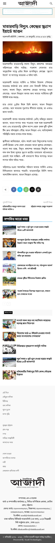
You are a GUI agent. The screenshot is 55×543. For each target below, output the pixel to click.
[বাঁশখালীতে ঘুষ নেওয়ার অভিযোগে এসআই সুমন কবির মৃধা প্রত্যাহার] (9, 255)
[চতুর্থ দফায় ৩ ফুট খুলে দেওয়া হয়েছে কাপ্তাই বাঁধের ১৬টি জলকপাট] (9, 230)
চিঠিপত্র (5, 401)
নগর (4, 434)
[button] (4, 3)
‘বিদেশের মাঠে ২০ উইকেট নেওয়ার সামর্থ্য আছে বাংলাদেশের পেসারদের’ (33, 335)
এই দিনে (6, 392)
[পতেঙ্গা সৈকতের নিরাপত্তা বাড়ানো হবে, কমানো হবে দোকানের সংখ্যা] (9, 294)
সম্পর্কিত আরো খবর (16, 219)
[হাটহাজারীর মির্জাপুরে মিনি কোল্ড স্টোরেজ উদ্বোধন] (9, 375)
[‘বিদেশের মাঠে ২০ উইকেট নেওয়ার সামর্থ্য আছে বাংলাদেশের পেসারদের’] (9, 336)
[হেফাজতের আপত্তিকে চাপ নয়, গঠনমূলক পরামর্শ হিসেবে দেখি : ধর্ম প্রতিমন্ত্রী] (9, 268)
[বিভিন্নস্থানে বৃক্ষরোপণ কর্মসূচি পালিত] (9, 349)
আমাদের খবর (8, 442)
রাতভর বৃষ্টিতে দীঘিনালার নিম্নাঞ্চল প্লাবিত (31, 278)
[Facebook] (13, 189)
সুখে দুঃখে (6, 409)
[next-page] (8, 303)
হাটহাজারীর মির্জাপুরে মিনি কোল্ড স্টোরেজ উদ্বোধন (34, 373)
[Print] (38, 189)
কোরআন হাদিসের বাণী (11, 470)
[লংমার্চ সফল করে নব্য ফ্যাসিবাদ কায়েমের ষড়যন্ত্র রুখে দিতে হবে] (9, 323)
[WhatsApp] (26, 189)
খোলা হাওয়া (7, 453)
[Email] (32, 189)
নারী (4, 462)
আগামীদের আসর (9, 458)
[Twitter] (20, 189)
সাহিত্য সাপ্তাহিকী (8, 438)
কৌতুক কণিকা (8, 397)
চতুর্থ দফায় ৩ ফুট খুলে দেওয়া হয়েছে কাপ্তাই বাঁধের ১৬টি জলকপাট (34, 360)
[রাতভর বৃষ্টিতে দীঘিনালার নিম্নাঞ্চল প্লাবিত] (9, 281)
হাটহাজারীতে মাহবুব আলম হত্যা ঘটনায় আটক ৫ (14, 208)
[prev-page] (4, 303)
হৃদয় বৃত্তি (6, 414)
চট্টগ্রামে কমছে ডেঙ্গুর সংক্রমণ (41, 206)
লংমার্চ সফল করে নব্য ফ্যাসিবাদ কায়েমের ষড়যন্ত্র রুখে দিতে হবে (33, 322)
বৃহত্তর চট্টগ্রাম (7, 425)
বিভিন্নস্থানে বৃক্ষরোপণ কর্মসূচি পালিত (31, 346)
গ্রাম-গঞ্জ (6, 429)
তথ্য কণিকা (7, 405)
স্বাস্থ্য (4, 466)
